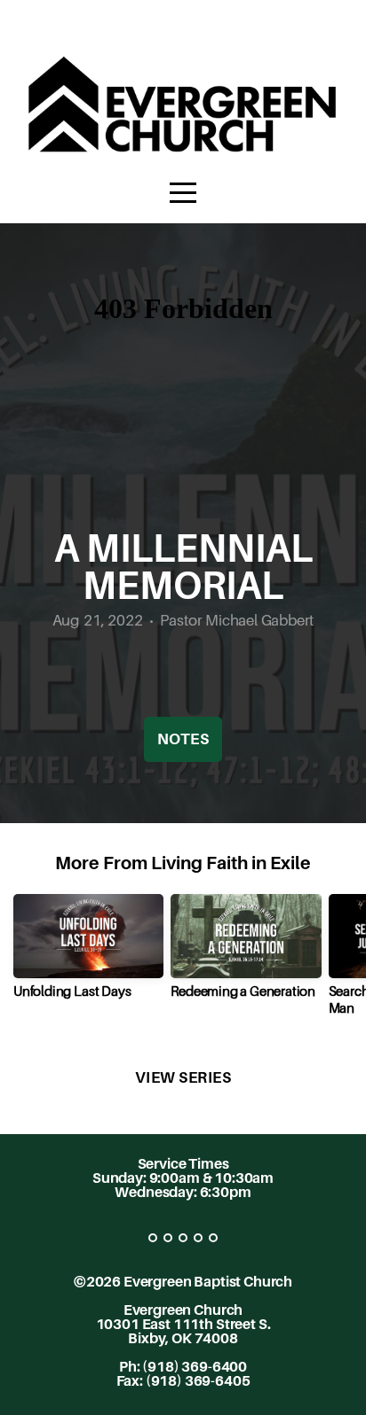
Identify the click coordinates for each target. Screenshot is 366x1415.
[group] (88, 953)
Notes (183, 739)
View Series (183, 1077)
